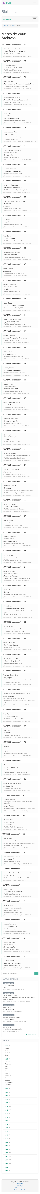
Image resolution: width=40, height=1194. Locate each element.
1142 (13, 342)
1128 (13, 176)
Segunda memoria (10, 541)
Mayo (6, 1071)
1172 (13, 104)
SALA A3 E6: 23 (25, 968)
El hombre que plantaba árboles (12, 1029)
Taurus (14, 894)
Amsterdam (10, 878)
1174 (13, 88)
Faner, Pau (7, 220)
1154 (13, 495)
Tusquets (17, 241)
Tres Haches (20, 86)
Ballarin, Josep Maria (11, 469)
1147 (13, 409)
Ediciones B (17, 121)
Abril (6, 1050)
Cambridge (10, 808)
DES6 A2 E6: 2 (26, 460)
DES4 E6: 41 (25, 721)
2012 (6, 1131)
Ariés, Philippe (8, 889)
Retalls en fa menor (10, 716)
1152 (13, 476)
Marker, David (8, 820)
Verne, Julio (7, 352)
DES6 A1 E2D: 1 (26, 633)
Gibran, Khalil (8, 268)
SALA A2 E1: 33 (26, 243)
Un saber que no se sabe (12, 908)
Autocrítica (7, 522)
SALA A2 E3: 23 (25, 511)
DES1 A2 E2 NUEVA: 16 (28, 141)
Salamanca (10, 493)
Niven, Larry (7, 606)
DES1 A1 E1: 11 (26, 104)
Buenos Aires (11, 86)
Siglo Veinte (19, 190)
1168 (13, 633)
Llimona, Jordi (8, 384)
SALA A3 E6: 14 (25, 952)
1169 (13, 666)
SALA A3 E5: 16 (26, 326)
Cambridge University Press (23, 808)
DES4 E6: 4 (25, 375)
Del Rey (16, 615)
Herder (16, 664)
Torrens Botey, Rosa (10, 675)
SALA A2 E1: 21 (26, 527)
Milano (8, 1031)
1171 (13, 774)
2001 (6, 1171)
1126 (13, 684)
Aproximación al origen (12, 171)
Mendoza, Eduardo (9, 453)
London (9, 208)
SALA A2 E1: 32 (26, 666)
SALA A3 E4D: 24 (27, 211)
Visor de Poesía (8, 944)
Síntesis (14, 70)
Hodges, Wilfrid (9, 800)
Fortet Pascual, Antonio (12, 319)
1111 (13, 896)
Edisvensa (17, 356)
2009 (6, 1142)
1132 (13, 243)
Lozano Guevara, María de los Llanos (16, 693)
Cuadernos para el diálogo (20, 578)
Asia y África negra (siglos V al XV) (16, 51)
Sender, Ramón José (10, 419)
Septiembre (8, 1078)
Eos (15, 735)
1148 (13, 426)
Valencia (9, 1021)
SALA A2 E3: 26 (26, 756)
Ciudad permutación (11, 118)
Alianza (14, 157)
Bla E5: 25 (24, 848)
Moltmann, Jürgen (9, 486)
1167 (13, 737)
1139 (13, 721)
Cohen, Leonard (9, 335)
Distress (6, 592)
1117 (13, 123)
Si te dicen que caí (8, 1009)
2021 (6, 1099)
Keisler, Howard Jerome (26, 873)
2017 (6, 1113)
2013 (6, 1128)
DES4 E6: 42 (25, 275)
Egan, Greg (7, 114)
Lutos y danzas (9, 696)
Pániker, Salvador (9, 169)
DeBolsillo (16, 1011)
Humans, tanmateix (10, 388)
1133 (13, 259)
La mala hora (8, 405)
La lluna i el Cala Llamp (12, 370)
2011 (6, 1135)
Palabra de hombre (10, 576)
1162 (13, 597)
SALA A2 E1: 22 (26, 259)
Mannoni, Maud (8, 905)
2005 (13, 26)
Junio (6, 1053)
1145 (13, 375)
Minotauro (17, 631)
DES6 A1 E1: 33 (26, 160)
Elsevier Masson (20, 878)
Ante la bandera (9, 354)
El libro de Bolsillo (8, 152)
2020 (6, 1103)
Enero (7, 1062)
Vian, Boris (7, 236)
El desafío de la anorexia (12, 67)
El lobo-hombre (9, 238)
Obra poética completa (12, 963)
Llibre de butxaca (8, 386)
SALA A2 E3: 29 (26, 649)
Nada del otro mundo (11, 254)
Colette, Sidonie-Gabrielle (12, 783)
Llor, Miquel (7, 303)
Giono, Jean (7, 1027)
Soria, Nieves (8, 81)
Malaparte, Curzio (9, 504)
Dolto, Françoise (8, 985)
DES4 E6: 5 (25, 393)
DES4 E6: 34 (25, 227)
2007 (6, 1149)
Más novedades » (31, 1035)
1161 (13, 580)
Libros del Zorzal (15, 989)
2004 (6, 1160)
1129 (13, 192)
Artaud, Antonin (9, 942)
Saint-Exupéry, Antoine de (12, 150)
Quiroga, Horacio (9, 285)
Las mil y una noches (11, 748)
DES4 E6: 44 (25, 426)
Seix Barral (17, 458)
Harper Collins (18, 594)
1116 (13, 880)
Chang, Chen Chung (10, 873)
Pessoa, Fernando (9, 924)
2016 (6, 1117)
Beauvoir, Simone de (10, 185)
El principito (8, 155)
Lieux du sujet (8, 134)
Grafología (7, 677)
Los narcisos (8, 555)
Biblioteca (7, 19)
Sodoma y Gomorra (10, 506)
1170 (13, 756)
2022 (6, 1096)
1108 (13, 829)
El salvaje (7, 289)
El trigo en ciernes (8, 1019)
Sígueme (17, 493)
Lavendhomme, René (10, 132)
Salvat (14, 54)
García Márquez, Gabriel (12, 402)
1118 (13, 141)
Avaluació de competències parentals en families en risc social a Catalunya (19, 998)
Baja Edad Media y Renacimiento (16, 100)
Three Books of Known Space (14, 608)
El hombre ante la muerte (12, 891)
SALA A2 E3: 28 (26, 546)
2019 (6, 1106)
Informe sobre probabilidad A (14, 628)
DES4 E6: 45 (25, 444)
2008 (6, 1146)
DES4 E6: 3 (25, 580)
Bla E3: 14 (24, 811)
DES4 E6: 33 (25, 192)
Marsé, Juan (7, 1007)
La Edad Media (9, 859)
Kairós (16, 174)
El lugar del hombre (10, 421)
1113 (13, 952)
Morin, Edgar (8, 520)
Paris (8, 139)
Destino (16, 225)
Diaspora (6, 732)
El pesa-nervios (9, 947)
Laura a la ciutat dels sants (13, 305)
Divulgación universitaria (10, 573)
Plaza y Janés (18, 407)
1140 (13, 310)
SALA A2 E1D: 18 (26, 88)
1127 (13, 705)
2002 (6, 1167)
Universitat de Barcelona (20, 1001)
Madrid (9, 54)
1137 (13, 275)
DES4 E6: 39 (25, 359)
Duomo (13, 1031)
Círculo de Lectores (17, 1021)
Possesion (7, 203)
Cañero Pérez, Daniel (10, 995)
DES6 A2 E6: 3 (26, 476)
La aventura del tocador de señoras (16, 455)
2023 (6, 1092)
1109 (13, 848)
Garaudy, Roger (9, 571)
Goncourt (19, 273)
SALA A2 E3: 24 (26, 495)
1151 (13, 460)
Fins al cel (7, 222)
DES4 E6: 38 (25, 342)
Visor (13, 340)
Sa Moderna (16, 719)
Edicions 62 (17, 373)
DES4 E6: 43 (25, 310)
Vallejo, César (8, 961)
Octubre (7, 1080)
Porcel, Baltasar (9, 368)
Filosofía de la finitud (11, 661)
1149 (13, 444)
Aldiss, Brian (8, 626)
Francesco (7, 472)
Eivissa (9, 701)
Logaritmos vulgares (11, 321)
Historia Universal (8, 49)
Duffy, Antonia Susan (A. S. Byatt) (15, 201)
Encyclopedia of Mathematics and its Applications (18, 802)
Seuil (12, 139)
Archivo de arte (18, 753)
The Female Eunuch (10, 645)
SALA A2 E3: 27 (26, 774)
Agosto (7, 1075)
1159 (13, 562)
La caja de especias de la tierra (15, 338)
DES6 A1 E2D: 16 (27, 617)
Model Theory (8, 806)
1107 (13, 811)
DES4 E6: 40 (25, 294)
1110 (13, 933)
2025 (6, 1059)
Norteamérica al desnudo (12, 187)
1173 (13, 72)
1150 (13, 790)
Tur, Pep (6, 714)
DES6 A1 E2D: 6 (26, 123)
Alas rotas (7, 271)
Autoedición (17, 324)
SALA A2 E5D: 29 (26, 896)
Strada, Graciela (9, 65)
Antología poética (10, 926)
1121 (13, 160)
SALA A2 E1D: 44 (26, 915)
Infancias (5, 987)
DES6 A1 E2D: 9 (26, 597)
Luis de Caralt (18, 509)
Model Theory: (9, 822)
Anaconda (7, 439)
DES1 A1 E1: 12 (26, 56)
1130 (13, 211)
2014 (6, 1124)
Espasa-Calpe (16, 257)
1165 (13, 617)
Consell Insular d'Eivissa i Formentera (24, 701)
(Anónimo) (6, 746)
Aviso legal (20, 1186)
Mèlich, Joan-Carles (10, 659)
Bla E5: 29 (24, 829)
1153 (13, 649)
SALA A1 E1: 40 (26, 684)
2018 (6, 1110)
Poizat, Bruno (8, 838)
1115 (13, 864)
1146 (13, 393)
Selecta (17, 308)
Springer (16, 827)
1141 (13, 326)
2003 (6, 1163)
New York (10, 594)
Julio (6, 1055)
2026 (6, 1045)
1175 (13, 56)
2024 (6, 1089)
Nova (5, 116)
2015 (6, 1121)
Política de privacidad (20, 1190)
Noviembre (8, 1082)
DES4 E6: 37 (25, 409)
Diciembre (8, 1085)
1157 (13, 527)
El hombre (7, 488)
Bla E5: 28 (24, 880)
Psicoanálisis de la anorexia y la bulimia (18, 84)
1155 (13, 511)
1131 (13, 227)
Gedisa (16, 912)
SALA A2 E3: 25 (26, 562)
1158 (13, 546)
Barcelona (10, 121)
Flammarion (14, 788)
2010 (6, 1138)
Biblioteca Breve (8, 539)
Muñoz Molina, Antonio (11, 252)
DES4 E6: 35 (25, 176)
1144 (13, 359)
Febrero (7, 1064)
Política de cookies (20, 1188)
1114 (13, 968)
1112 (13, 915)
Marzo (7, 1048)
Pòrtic (16, 391)
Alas (15, 682)
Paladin (15, 647)
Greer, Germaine (9, 642)
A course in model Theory (13, 841)
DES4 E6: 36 (25, 705)
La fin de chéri (8, 786)
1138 (13, 294)
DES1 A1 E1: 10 (26, 864)
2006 (6, 1153)
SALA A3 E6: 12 (25, 933)
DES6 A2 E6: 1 (26, 790)
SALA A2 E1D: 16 (26, 72)
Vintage (15, 208)
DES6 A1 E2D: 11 (27, 737)
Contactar (20, 1184)
